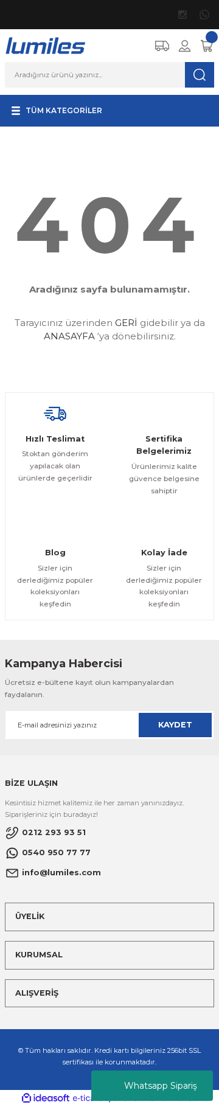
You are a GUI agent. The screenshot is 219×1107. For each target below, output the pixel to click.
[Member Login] (184, 46)
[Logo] (46, 45)
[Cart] (207, 46)
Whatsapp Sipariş (160, 1085)
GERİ (126, 322)
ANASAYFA (69, 336)
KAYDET (175, 724)
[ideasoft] (45, 1098)
